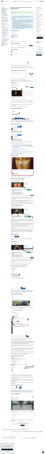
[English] (4, 1)
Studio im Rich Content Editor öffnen (39, 12)
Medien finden (38, 13)
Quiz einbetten (38, 21)
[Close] (13, 444)
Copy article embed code (39, 37)
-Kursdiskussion (19, 16)
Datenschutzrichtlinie (41, 49)
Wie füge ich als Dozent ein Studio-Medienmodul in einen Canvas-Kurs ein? (11, 440)
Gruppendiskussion (25, 16)
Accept (7, 449)
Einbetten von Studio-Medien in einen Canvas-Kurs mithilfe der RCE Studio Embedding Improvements (23, 27)
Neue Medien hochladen (39, 15)
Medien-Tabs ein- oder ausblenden (39, 18)
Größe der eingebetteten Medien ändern (39, 22)
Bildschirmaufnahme (23, 144)
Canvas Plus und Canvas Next (28, 12)
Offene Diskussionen (38, 8)
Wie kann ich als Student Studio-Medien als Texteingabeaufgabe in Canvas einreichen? (32, 438)
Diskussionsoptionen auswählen (38, 25)
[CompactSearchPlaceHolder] (38, 1)
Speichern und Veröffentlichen (38, 27)
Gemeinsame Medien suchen (39, 14)
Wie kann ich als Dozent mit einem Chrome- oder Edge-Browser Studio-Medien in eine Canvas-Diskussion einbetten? (12, 437)
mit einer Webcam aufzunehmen (17, 151)
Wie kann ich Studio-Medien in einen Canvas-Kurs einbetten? (30, 436)
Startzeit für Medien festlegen (39, 19)
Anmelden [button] (22, 425)
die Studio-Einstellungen (17, 203)
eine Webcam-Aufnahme (16, 144)
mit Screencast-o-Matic (16, 146)
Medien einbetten (38, 20)
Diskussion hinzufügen (39, 9)
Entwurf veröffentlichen (39, 28)
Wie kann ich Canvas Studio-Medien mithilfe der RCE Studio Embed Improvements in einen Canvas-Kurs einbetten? (10, 438)
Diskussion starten (38, 10)
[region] (7, 448)
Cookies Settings (7, 451)
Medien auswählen (38, 16)
